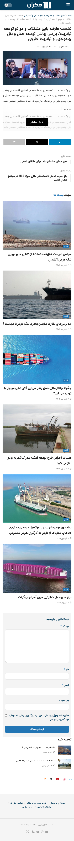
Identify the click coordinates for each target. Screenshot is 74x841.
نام (66, 669)
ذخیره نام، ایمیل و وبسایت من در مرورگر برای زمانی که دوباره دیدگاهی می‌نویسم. (39, 717)
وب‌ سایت (64, 700)
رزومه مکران (27, 807)
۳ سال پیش (47, 765)
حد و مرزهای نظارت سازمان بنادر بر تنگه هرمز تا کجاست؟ (37, 323)
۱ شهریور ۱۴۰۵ (63, 538)
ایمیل (65, 685)
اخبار (66, 246)
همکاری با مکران (57, 803)
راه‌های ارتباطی (44, 807)
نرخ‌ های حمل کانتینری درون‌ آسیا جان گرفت (44, 597)
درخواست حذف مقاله (36, 803)
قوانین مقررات (16, 803)
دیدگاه (64, 626)
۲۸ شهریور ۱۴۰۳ (44, 46)
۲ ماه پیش (48, 752)
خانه (69, 15)
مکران (61, 46)
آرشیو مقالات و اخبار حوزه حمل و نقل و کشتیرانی (44, 15)
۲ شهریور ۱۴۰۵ (62, 265)
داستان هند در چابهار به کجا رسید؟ (38, 747)
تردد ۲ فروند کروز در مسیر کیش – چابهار (35, 761)
